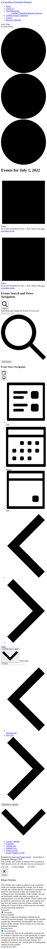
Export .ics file (12, 850)
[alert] (23, 203)
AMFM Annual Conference (17, 15)
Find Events (6, 362)
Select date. (24, 661)
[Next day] (26, 642)
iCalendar (10, 844)
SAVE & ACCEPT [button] (8, 947)
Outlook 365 (11, 846)
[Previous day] (26, 577)
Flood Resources (12, 11)
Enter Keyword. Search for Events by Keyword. (20, 311)
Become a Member (13, 20)
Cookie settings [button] (18, 867)
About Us (10, 9)
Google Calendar (13, 841)
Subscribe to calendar (10, 805)
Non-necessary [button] (7, 928)
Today (3, 647)
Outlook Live (11, 848)
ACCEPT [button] (31, 867)
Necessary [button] (5, 910)
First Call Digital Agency (21, 857)
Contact (9, 18)
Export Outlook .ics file (15, 853)
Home (8, 6)
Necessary (8, 912)
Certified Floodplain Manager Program (26, 13)
